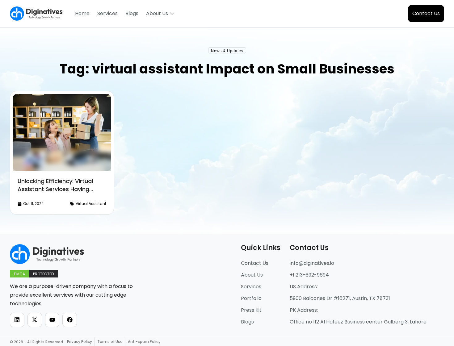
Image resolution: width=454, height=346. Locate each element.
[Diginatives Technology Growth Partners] (36, 13)
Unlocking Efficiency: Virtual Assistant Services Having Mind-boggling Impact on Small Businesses (61, 193)
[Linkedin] (17, 320)
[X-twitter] (34, 320)
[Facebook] (69, 320)
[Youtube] (52, 320)
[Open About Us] (172, 13)
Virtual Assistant (91, 203)
